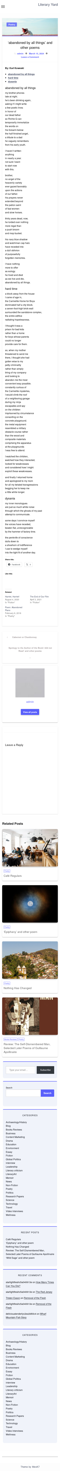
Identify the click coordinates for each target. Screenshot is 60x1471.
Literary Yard (48, 4)
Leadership (11, 1166)
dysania (12, 81)
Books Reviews (10, 1039)
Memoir (10, 1177)
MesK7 (35, 1466)
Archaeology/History (16, 1122)
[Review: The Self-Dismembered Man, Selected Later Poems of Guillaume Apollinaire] (30, 1016)
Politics (9, 1192)
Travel (9, 1207)
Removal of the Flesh (35, 1298)
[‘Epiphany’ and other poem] (30, 904)
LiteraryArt (11, 1174)
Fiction (9, 1155)
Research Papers (15, 1196)
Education (11, 1144)
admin (20, 53)
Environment (12, 1148)
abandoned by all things (21, 74)
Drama (9, 1140)
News (9, 1181)
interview (10, 1163)
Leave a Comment (30, 56)
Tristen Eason (13, 1298)
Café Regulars (13, 875)
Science (10, 1200)
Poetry (11, 24)
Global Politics (13, 1159)
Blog (8, 1125)
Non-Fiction (12, 1185)
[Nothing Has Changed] (30, 960)
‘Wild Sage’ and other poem (20, 1257)
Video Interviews (14, 1211)
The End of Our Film (39, 596)
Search (9, 1087)
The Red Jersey (44, 1292)
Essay (9, 1152)
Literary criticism (14, 1170)
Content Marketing (15, 1137)
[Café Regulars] (30, 847)
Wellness (10, 1215)
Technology (12, 1203)
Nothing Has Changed (18, 988)
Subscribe (45, 1070)
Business (10, 1133)
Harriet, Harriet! (12, 596)
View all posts (30, 712)
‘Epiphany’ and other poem (20, 932)
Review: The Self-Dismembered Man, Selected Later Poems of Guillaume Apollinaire (27, 1048)
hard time (13, 77)
